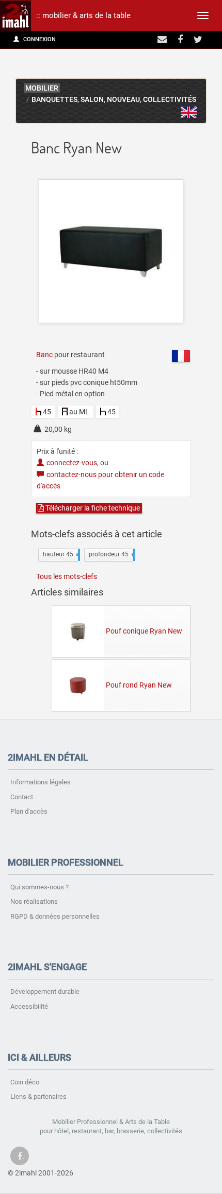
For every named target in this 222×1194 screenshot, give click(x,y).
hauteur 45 (60, 554)
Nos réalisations (34, 901)
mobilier (41, 88)
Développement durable (45, 991)
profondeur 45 (111, 554)
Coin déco (24, 1082)
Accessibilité (29, 1006)
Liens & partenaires (38, 1096)
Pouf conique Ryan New (144, 631)
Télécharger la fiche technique (92, 508)
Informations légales (40, 782)
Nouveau (123, 99)
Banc (44, 354)
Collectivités (169, 99)
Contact (21, 797)
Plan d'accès (28, 811)
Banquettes (54, 99)
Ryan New (189, 112)
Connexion (39, 39)
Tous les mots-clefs (66, 576)
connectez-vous (71, 463)
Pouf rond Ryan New (139, 685)
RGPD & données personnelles (55, 916)
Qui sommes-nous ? (39, 887)
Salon (92, 99)
